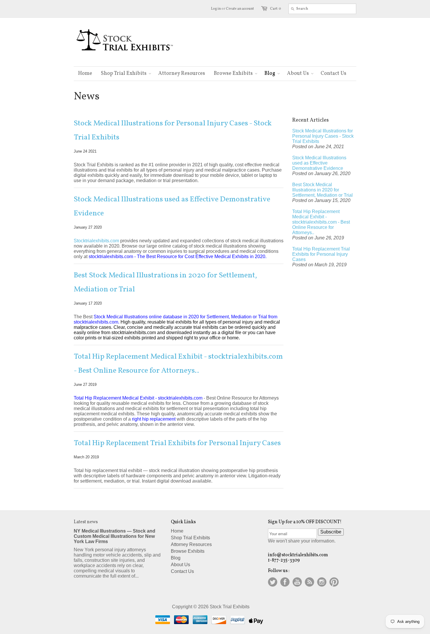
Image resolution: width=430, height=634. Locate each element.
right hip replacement (154, 419)
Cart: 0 (275, 8)
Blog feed (309, 582)
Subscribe (330, 531)
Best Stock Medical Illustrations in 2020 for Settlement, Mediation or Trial (165, 282)
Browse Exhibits (187, 551)
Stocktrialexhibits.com (96, 240)
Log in (216, 8)
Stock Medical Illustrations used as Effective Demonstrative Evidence (172, 206)
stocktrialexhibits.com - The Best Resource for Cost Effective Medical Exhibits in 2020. (177, 256)
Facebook (285, 582)
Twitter (272, 582)
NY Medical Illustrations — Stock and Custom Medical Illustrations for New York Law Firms (114, 536)
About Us (180, 564)
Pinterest (334, 582)
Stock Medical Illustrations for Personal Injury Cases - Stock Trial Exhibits (173, 130)
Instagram (321, 582)
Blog (175, 557)
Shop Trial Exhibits (190, 537)
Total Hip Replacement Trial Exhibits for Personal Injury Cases (177, 443)
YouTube (297, 582)
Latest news (86, 522)
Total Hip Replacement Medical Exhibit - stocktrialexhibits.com (138, 397)
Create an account (240, 8)
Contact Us (182, 571)
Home (177, 530)
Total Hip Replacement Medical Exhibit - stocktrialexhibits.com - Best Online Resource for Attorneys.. (178, 363)
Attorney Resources (191, 544)
